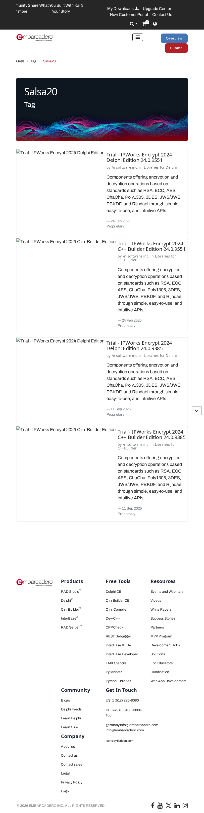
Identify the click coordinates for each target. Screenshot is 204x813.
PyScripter (114, 672)
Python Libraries (118, 681)
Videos (156, 600)
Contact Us (162, 14)
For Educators (162, 663)
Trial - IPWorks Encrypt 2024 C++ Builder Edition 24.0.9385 (152, 434)
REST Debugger (118, 636)
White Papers (161, 609)
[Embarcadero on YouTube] (160, 807)
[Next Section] (197, 410)
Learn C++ (69, 727)
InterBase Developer (122, 654)
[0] (144, 23)
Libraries (151, 167)
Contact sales (71, 764)
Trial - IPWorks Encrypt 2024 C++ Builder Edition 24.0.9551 (152, 246)
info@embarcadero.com (125, 730)
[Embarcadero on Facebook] (152, 807)
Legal (65, 773)
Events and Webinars (167, 591)
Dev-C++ (113, 618)
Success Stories (163, 618)
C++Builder (127, 260)
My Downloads (120, 8)
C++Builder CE (117, 600)
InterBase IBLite (118, 645)
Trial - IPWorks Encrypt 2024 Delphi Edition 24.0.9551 (139, 157)
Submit (176, 48)
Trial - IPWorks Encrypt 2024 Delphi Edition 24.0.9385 (139, 345)
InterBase (69, 618)
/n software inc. (125, 167)
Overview (174, 38)
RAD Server (71, 627)
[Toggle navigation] (137, 37)
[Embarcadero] (34, 37)
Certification (160, 672)
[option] (49, 8)
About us (68, 746)
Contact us (69, 755)
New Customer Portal (129, 14)
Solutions (158, 654)
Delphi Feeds (71, 709)
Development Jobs (165, 645)
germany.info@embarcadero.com (132, 725)
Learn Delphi (71, 718)
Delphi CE (113, 591)
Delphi (171, 167)
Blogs (65, 700)
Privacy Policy (71, 782)
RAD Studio (71, 591)
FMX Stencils (116, 663)
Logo (65, 791)
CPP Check (114, 627)
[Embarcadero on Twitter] (168, 805)
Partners (157, 627)
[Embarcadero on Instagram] (185, 807)
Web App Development (168, 681)
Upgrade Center (157, 8)
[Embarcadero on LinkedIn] (177, 807)
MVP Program (161, 636)
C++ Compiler (117, 609)
